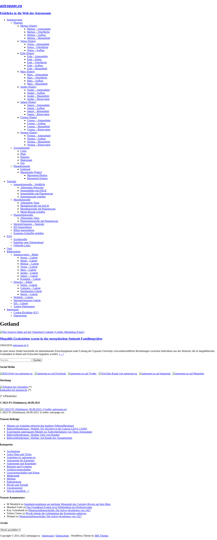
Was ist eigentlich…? (18, 491)
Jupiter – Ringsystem (38, 99)
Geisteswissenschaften (19, 469)
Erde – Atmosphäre (37, 56)
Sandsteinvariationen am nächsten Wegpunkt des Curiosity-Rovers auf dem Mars (67, 504)
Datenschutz (20, 315)
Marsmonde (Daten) (31, 172)
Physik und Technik (17, 484)
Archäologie (13, 451)
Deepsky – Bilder (23, 282)
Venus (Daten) (28, 41)
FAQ (9, 236)
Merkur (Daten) (28, 25)
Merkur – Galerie (29, 263)
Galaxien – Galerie (30, 288)
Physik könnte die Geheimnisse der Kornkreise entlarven (56, 513)
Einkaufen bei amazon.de (13, 390)
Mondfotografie (22, 199)
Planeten (18, 22)
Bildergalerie (14, 251)
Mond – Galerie (28, 260)
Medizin (11, 478)
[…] (61, 354)
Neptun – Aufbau (36, 138)
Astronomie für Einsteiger (20, 460)
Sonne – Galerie (29, 257)
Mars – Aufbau (35, 80)
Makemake (26, 160)
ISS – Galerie (21, 303)
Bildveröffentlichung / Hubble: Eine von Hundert (33, 434)
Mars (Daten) (27, 71)
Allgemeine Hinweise (32, 187)
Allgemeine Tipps (29, 202)
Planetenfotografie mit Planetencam (39, 221)
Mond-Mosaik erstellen (32, 211)
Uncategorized (14, 487)
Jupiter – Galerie (29, 272)
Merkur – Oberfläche (38, 31)
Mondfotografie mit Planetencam (37, 208)
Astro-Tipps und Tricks (19, 454)
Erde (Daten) (27, 53)
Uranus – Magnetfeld (38, 126)
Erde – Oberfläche (37, 62)
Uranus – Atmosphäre (39, 120)
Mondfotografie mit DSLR (34, 205)
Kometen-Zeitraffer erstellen (29, 233)
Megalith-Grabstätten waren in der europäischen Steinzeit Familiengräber (51, 338)
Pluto (23, 153)
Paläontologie (14, 481)
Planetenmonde (22, 166)
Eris (22, 163)
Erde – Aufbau (35, 65)
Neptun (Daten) (28, 132)
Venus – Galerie (28, 266)
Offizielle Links (22, 245)
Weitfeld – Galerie (23, 297)
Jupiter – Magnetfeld (38, 96)
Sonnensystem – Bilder (26, 254)
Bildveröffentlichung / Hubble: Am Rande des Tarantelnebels (39, 437)
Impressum (12, 309)
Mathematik (13, 475)
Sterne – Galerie (29, 294)
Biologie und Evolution (19, 466)
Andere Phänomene (24, 306)
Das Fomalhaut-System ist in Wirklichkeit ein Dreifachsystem (59, 507)
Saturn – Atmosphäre (38, 105)
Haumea (24, 157)
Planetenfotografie (23, 214)
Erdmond (25, 169)
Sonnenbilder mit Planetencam (36, 193)
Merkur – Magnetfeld (38, 38)
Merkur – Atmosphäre (39, 28)
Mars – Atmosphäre (37, 74)
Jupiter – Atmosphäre (38, 89)
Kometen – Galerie (30, 279)
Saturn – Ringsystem (38, 114)
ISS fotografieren (23, 227)
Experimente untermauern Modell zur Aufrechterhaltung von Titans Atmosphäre (49, 431)
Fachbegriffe (20, 239)
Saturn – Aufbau (36, 108)
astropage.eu (19, 345)
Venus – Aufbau (35, 50)
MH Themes (101, 535)
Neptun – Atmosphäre (39, 135)
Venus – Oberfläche (37, 47)
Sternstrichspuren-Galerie (27, 300)
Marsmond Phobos (37, 175)
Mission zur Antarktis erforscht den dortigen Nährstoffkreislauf (40, 425)
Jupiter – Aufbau (36, 92)
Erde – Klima (34, 59)
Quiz (9, 248)
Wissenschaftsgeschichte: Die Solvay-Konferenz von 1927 (59, 510)
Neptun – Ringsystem (38, 144)
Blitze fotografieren (24, 230)
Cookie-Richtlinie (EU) (26, 312)
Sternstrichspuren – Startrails (29, 224)
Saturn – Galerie (29, 275)
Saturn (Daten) (28, 102)
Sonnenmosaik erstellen (33, 196)
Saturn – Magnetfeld (38, 111)
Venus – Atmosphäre (38, 44)
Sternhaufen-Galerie (31, 291)
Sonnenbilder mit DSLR (33, 190)
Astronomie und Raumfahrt (21, 463)
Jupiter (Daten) (28, 86)
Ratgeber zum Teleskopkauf (29, 242)
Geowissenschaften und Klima (23, 472)
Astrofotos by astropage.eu (21, 457)
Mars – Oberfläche (37, 77)
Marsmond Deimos (37, 178)
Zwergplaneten (22, 147)
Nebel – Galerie (28, 285)
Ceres (23, 150)
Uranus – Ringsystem (38, 129)
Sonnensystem (14, 19)
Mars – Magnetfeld (37, 83)
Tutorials (11, 181)
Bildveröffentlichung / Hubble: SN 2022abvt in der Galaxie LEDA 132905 (47, 428)
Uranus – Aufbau (36, 123)
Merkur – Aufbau (36, 35)
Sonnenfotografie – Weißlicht (29, 184)
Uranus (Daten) (28, 117)
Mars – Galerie (28, 269)
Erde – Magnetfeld (37, 68)
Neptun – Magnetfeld (38, 141)
